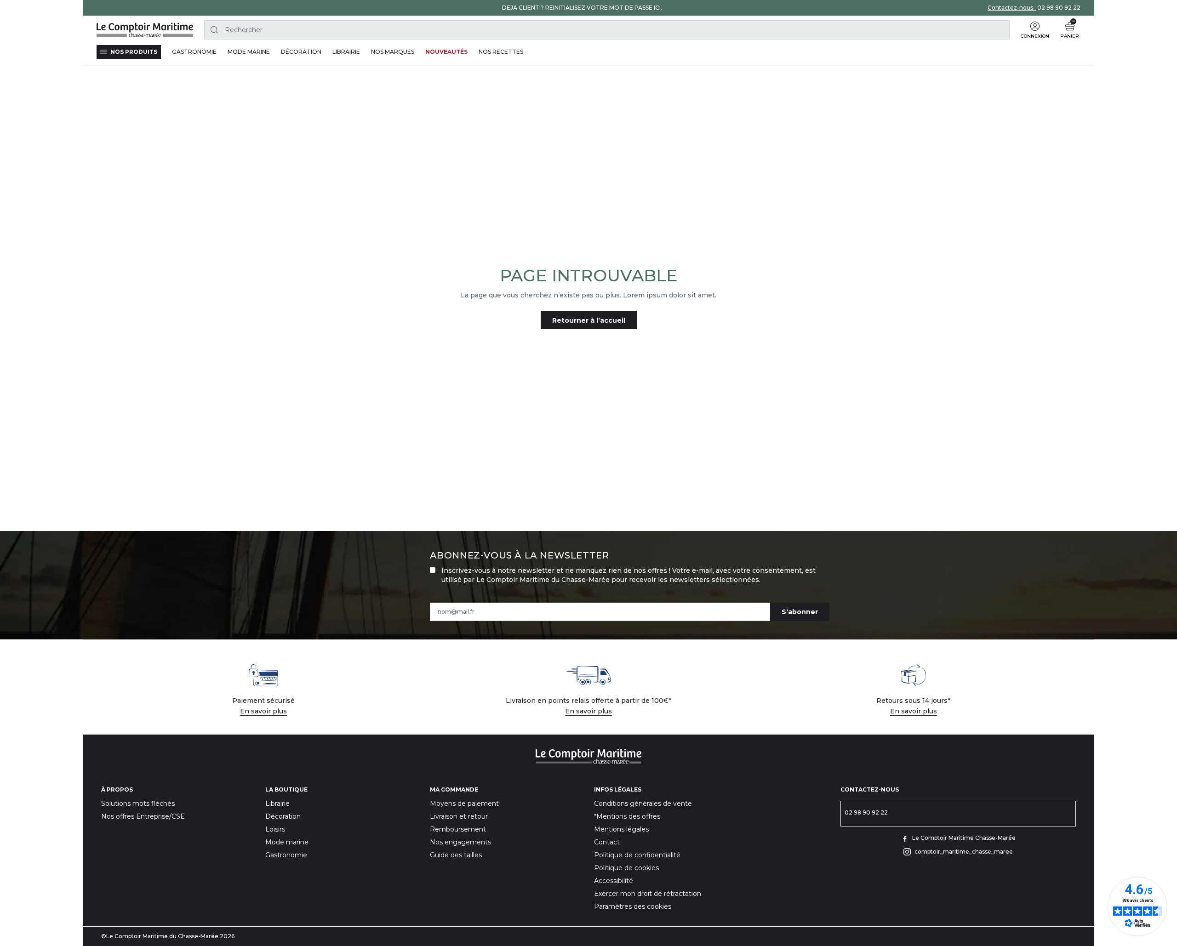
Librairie (277, 803)
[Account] (1034, 26)
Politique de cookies (626, 868)
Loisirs (275, 829)
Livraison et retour (459, 816)
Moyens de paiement (464, 803)
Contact (607, 842)
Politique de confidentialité (637, 855)
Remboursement (458, 829)
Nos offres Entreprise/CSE (143, 816)
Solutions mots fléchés (138, 803)
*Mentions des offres (627, 816)
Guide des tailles (456, 855)
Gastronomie (286, 855)
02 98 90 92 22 (1058, 7)
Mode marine (287, 842)
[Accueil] (145, 30)
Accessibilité (613, 881)
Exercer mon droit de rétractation (647, 893)
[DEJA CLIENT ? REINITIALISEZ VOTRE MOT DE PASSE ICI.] (582, 8)
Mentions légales (621, 829)
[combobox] (607, 30)
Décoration (283, 816)
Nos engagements (460, 842)
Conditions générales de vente (643, 803)
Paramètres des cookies (632, 906)
